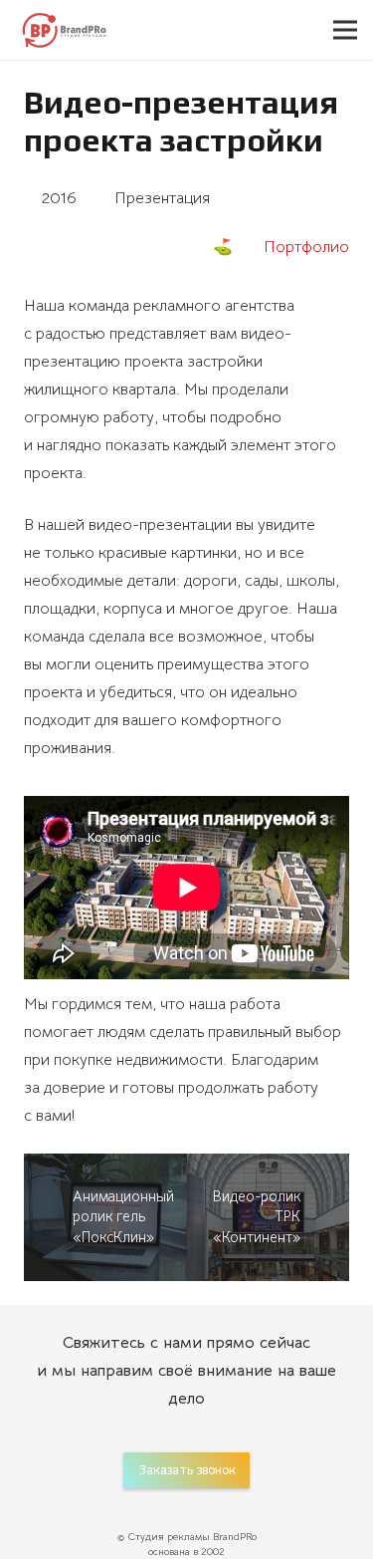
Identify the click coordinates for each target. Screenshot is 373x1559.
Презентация (162, 198)
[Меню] (345, 30)
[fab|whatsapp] (95, 1450)
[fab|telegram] (278, 1450)
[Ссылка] (63, 30)
